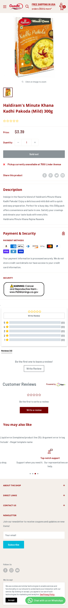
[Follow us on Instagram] (11, 570)
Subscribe (13, 544)
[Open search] (27, 6)
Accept (11, 600)
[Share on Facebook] (44, 175)
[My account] (61, 4)
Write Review (34, 368)
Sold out (34, 154)
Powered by (51, 384)
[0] (62, 8)
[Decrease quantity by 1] (18, 142)
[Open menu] (4, 6)
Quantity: (8, 142)
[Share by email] (62, 175)
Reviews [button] (6, 350)
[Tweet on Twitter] (56, 175)
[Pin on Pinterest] (50, 175)
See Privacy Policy (47, 594)
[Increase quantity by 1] (35, 142)
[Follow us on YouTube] (17, 570)
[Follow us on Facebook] (5, 570)
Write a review (34, 410)
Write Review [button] (34, 315)
